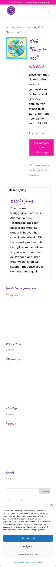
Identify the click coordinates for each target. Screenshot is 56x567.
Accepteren (28, 538)
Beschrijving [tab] (17, 190)
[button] (51, 504)
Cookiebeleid (18, 562)
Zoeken (45, 491)
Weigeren (28, 546)
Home (10, 27)
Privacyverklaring (34, 562)
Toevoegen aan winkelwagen (41, 147)
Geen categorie (26, 27)
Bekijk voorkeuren (28, 554)
